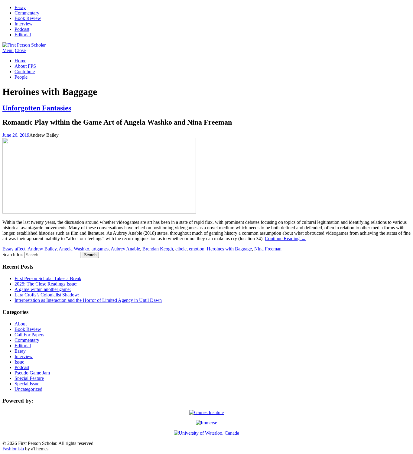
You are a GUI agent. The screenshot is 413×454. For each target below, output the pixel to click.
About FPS (25, 66)
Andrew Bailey (42, 248)
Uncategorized (28, 389)
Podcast (22, 29)
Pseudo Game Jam (32, 372)
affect (20, 248)
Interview (24, 23)
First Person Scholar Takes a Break (48, 278)
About (21, 323)
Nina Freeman (267, 248)
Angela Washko (74, 248)
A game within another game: (43, 289)
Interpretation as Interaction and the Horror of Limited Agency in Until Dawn (88, 300)
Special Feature (29, 378)
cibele (181, 248)
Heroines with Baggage (229, 248)
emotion (196, 248)
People (21, 77)
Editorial (23, 34)
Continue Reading (285, 238)
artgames (100, 248)
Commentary (27, 12)
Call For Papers (29, 334)
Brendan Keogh (157, 248)
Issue (19, 361)
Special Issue (27, 383)
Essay (20, 7)
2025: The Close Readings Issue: (46, 283)
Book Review (28, 18)
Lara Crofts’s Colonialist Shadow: (47, 294)
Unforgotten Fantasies (36, 108)
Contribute (25, 71)
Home (20, 60)
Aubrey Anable (125, 248)
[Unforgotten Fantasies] (99, 211)
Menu (8, 50)
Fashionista (13, 448)
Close (20, 50)
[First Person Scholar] (24, 44)
